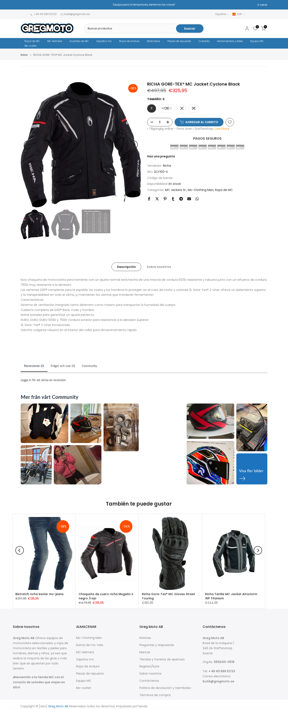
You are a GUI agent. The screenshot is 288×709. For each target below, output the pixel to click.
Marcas (144, 652)
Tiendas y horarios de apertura (161, 659)
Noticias (145, 638)
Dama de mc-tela (89, 645)
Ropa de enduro (129, 41)
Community (89, 366)
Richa (167, 166)
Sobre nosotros (159, 267)
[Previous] (28, 144)
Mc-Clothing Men (201, 190)
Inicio (24, 54)
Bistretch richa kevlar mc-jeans (39, 594)
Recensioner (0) (34, 366)
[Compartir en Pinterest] (165, 199)
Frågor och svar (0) (63, 366)
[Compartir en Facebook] (149, 199)
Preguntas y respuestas (156, 645)
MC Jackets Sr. (175, 190)
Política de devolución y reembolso (165, 688)
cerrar (27, 5)
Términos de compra (155, 695)
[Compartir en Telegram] (181, 199)
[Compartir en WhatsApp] (197, 199)
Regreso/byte (149, 666)
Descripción (126, 267)
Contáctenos (149, 681)
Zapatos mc (104, 41)
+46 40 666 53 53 (45, 14)
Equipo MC (257, 41)
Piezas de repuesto (179, 41)
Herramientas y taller (230, 41)
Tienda (142, 706)
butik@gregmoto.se (77, 14)
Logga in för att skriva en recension (43, 380)
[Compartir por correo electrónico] (189, 199)
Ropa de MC (32, 41)
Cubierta (204, 41)
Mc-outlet (30, 46)
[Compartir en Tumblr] (173, 199)
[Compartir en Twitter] (157, 199)
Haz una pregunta (161, 156)
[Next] (133, 144)
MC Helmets (54, 41)
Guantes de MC (79, 41)
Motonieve (153, 41)
